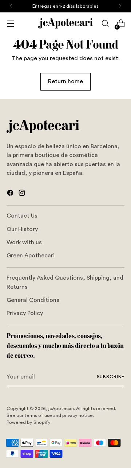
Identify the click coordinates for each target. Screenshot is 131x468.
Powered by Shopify (29, 422)
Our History (22, 229)
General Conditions (33, 300)
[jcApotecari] (65, 23)
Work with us (24, 242)
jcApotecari (61, 408)
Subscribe (110, 377)
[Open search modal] (105, 23)
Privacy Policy (25, 313)
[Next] (120, 6)
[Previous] (11, 6)
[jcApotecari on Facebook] (11, 194)
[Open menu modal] (10, 23)
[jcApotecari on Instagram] (22, 194)
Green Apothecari (31, 255)
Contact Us (22, 216)
